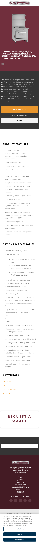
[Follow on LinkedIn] (25, 500)
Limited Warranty (20, 484)
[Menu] (3, 3)
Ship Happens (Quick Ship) (20, 487)
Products (20, 476)
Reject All (19, 534)
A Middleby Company (19, 115)
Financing (20, 493)
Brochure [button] (6, 393)
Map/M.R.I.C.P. (20, 489)
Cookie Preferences (19, 529)
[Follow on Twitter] (20, 500)
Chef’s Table (20, 483)
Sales (20, 477)
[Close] (36, 517)
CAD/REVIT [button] (7, 385)
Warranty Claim (20, 486)
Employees (20, 491)
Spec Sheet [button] (7, 381)
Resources (20, 481)
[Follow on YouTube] (30, 500)
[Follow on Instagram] (16, 500)
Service (20, 479)
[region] (19, 528)
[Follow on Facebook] (11, 500)
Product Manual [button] (9, 389)
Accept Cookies (19, 539)
